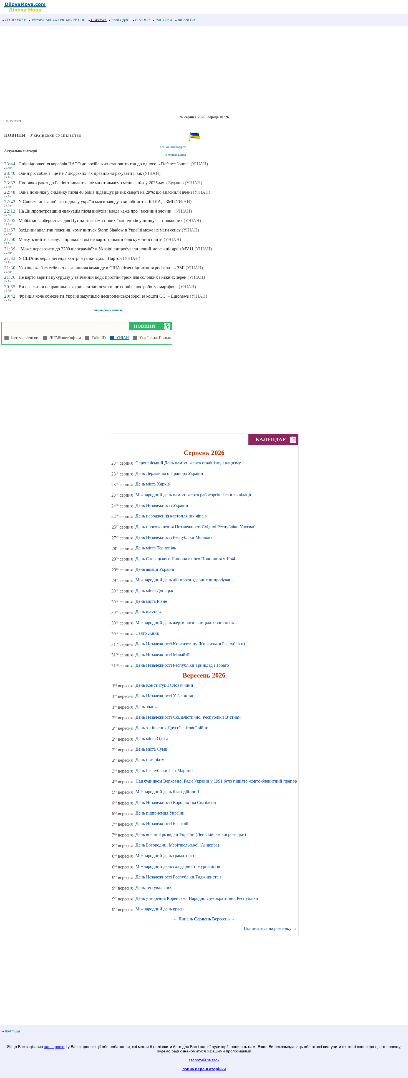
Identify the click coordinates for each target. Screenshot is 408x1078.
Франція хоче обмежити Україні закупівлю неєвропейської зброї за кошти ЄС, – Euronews (104, 296)
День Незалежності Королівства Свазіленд (175, 802)
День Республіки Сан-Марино (164, 770)
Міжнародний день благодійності (167, 791)
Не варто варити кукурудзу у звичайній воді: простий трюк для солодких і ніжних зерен (103, 277)
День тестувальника (154, 887)
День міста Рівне (151, 601)
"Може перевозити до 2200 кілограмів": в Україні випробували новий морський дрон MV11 (106, 249)
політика (12, 1031)
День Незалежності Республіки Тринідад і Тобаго (182, 665)
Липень (185, 919)
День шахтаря (148, 611)
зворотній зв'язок (204, 1060)
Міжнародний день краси (159, 909)
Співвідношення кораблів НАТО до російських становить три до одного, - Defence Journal (104, 163)
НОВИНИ (98, 20)
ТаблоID (97, 338)
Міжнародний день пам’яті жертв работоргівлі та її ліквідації (193, 494)
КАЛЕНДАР (120, 20)
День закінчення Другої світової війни (171, 727)
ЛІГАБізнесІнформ (64, 338)
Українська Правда (154, 338)
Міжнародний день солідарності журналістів (177, 866)
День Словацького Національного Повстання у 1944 (185, 558)
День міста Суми (151, 749)
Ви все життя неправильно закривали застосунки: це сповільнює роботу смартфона (98, 286)
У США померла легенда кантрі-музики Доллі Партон (70, 258)
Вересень (221, 919)
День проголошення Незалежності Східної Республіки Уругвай (195, 526)
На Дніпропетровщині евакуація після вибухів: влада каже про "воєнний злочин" (96, 211)
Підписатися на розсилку (270, 928)
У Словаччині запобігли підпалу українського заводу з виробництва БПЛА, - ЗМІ (96, 201)
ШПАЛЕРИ (186, 20)
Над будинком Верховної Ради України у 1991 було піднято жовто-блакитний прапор (216, 781)
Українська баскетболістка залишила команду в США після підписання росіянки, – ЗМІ (102, 267)
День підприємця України (160, 813)
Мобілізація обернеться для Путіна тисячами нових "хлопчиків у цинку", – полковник (101, 220)
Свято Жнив (147, 633)
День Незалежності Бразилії (161, 823)
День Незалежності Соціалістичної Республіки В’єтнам (188, 717)
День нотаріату (149, 759)
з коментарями (175, 154)
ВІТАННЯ (142, 20)
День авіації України (154, 569)
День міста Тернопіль (155, 548)
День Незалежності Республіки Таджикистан (178, 877)
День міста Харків (152, 484)
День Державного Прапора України (169, 473)
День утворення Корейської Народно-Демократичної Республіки (196, 898)
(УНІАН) (199, 163)
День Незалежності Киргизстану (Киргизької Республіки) (190, 643)
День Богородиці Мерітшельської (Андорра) (177, 845)
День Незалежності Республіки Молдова (173, 537)
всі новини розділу (173, 147)
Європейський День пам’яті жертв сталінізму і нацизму (188, 462)
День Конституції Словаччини (164, 685)
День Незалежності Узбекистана (166, 695)
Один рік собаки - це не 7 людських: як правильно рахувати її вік (80, 173)
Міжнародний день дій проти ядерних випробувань (184, 579)
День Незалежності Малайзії (162, 654)
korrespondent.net (24, 338)
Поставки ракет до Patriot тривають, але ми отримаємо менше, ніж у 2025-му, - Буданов (101, 182)
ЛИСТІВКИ (164, 20)
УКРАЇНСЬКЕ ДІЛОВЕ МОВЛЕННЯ (58, 20)
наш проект (54, 1046)
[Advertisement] (166, 70)
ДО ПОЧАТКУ (15, 20)
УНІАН (121, 338)
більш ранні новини (108, 310)
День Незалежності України (161, 505)
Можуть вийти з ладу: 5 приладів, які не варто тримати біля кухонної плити (91, 239)
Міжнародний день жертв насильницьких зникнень (184, 622)
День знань (146, 706)
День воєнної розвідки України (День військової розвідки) (190, 834)
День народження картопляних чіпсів (171, 516)
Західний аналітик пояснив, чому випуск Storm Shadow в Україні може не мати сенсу (100, 230)
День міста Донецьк (154, 590)
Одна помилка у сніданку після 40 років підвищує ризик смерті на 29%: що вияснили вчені (105, 192)
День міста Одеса (151, 738)
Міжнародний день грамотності (165, 855)
